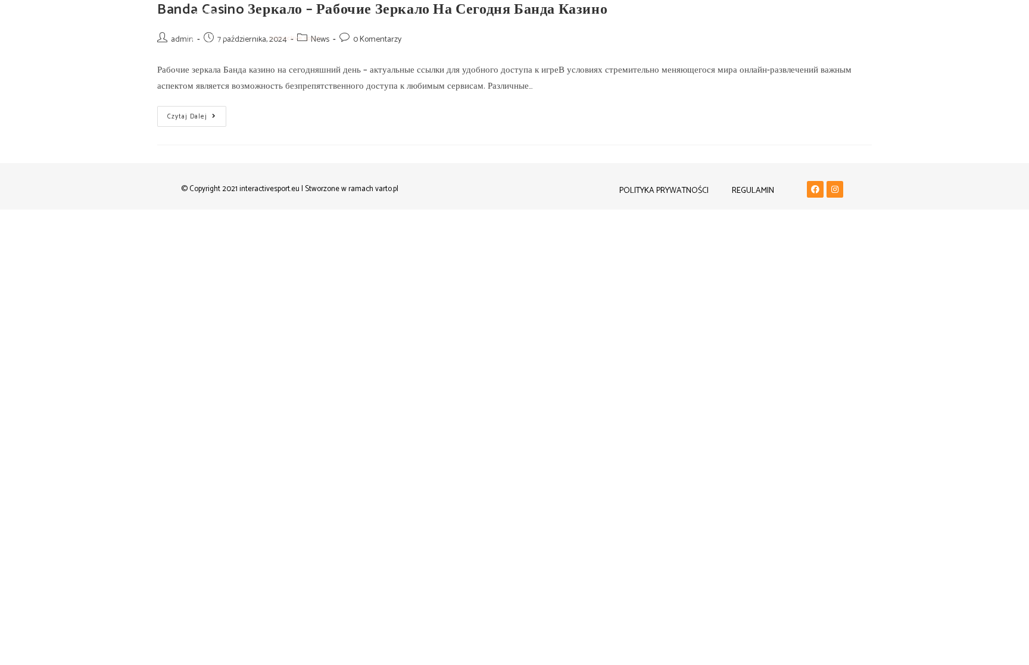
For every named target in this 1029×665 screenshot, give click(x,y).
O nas (680, 29)
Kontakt (727, 29)
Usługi (638, 29)
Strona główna (574, 29)
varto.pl (386, 189)
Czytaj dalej (196, 114)
